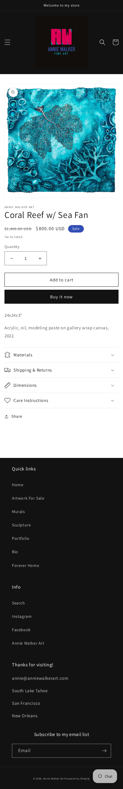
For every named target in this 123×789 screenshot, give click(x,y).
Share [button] (16, 416)
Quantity (11, 246)
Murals (18, 511)
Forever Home (25, 565)
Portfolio (20, 538)
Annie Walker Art (28, 643)
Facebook (21, 629)
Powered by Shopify (77, 778)
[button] (7, 42)
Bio (15, 551)
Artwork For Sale (28, 498)
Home (17, 484)
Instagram (22, 616)
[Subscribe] (104, 751)
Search (18, 603)
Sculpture (21, 525)
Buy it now (61, 297)
